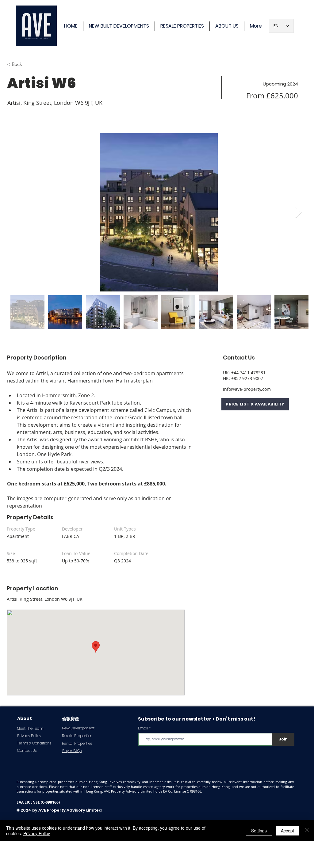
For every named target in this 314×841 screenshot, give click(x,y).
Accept (287, 831)
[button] (255, 404)
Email (143, 728)
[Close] (306, 830)
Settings (259, 831)
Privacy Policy (36, 833)
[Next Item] (298, 213)
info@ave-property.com (247, 389)
